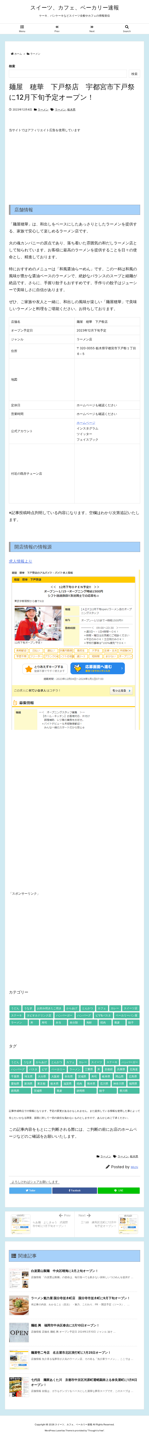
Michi (134, 1167)
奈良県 (69, 1076)
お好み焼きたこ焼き (49, 1008)
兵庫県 (121, 1069)
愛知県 (15, 1083)
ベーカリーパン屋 (126, 1015)
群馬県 (15, 1090)
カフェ (102, 1008)
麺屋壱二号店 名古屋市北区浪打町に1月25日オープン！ (71, 1352)
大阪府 (55, 1076)
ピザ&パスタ (103, 1015)
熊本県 (91, 1083)
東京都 (41, 1083)
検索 (12, 66)
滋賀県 (67, 1083)
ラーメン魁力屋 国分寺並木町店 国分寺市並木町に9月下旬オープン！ (80, 1298)
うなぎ (28, 1008)
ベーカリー (58, 1069)
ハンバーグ (84, 1015)
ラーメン (35, 53)
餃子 (131, 1022)
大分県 (42, 1076)
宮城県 (82, 1076)
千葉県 (15, 1076)
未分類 (74, 1022)
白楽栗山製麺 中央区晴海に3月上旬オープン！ (64, 1271)
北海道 (134, 1069)
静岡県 (81, 1090)
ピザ (44, 1069)
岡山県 (119, 1076)
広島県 (133, 1076)
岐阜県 (106, 1076)
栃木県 (71, 109)
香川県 (124, 1090)
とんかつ (87, 1008)
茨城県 (38, 1090)
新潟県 (28, 1083)
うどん (15, 1008)
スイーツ (96, 1062)
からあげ (71, 1008)
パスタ (33, 1069)
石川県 (104, 1083)
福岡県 (133, 1083)
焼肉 (103, 1022)
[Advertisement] (74, 165)
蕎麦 (117, 1022)
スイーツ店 (130, 1008)
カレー (115, 1008)
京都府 (109, 1069)
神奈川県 (118, 1083)
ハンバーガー (64, 1015)
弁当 (58, 1022)
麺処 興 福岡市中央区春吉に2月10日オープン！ (65, 1325)
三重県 (89, 1069)
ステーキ (16, 1015)
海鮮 (89, 1022)
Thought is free (95, 1430)
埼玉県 (28, 1076)
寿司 (44, 1022)
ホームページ (86, 423)
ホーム (18, 53)
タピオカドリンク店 (39, 1015)
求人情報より (20, 561)
